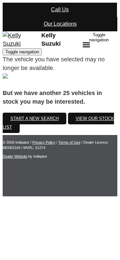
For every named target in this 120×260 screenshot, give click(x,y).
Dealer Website (15, 156)
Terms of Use (69, 142)
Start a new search (34, 118)
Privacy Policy (43, 142)
